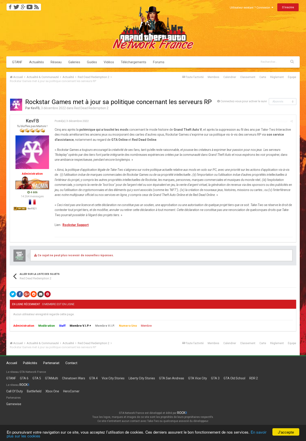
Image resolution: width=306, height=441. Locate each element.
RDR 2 (253, 378)
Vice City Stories (113, 378)
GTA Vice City (197, 378)
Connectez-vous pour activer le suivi (243, 101)
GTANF (17, 62)
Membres (213, 77)
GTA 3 (215, 378)
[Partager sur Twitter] (13, 294)
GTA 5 (36, 378)
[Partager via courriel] (40, 294)
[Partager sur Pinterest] (47, 294)
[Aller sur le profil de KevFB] (16, 105)
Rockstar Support (75, 225)
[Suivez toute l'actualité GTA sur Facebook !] (9, 5)
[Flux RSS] (37, 5)
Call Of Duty (14, 391)
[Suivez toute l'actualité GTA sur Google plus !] (23, 5)
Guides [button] (92, 62)
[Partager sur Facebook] (20, 294)
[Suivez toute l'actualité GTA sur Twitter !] (16, 5)
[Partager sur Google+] (27, 294)
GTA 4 (93, 378)
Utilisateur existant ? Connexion (251, 7)
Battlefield (34, 391)
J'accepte (286, 432)
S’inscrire (288, 7)
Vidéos (109, 62)
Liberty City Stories (142, 378)
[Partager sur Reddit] (33, 294)
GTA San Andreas (171, 378)
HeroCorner (71, 391)
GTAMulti (51, 378)
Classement (247, 77)
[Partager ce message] (291, 121)
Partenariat (51, 363)
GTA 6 (24, 378)
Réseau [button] (56, 62)
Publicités (30, 363)
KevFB (35, 108)
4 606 (33, 192)
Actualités (36, 62)
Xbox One (52, 391)
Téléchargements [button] (133, 62)
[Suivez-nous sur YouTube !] (29, 5)
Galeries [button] (74, 62)
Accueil (11, 363)
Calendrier (229, 77)
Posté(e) (72, 121)
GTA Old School (234, 378)
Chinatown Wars (73, 378)
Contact (71, 363)
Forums (158, 62)
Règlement (277, 77)
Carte (262, 77)
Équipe (292, 77)
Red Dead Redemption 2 (91, 108)
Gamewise (13, 404)
